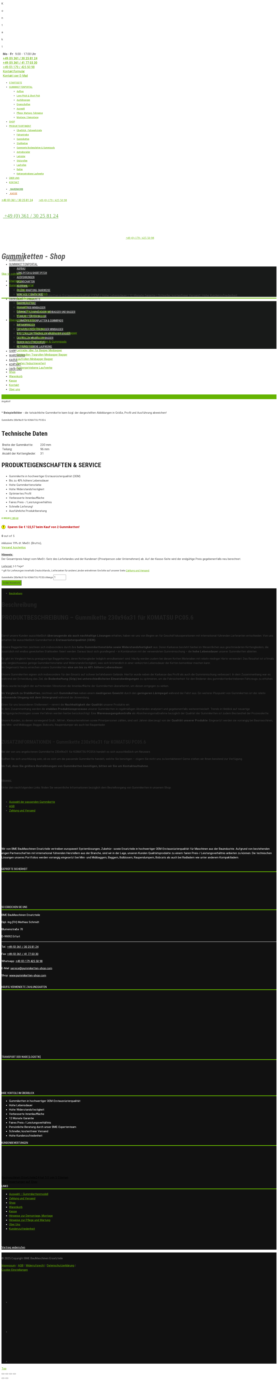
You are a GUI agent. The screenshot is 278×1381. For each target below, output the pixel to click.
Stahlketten (22, 143)
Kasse (13, 360)
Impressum (9, 1265)
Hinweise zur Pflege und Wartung (29, 1220)
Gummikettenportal (23, 264)
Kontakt (15, 364)
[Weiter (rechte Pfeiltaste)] (6, 1378)
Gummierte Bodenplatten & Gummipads (36, 147)
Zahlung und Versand (137, 570)
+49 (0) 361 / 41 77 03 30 (20, 62)
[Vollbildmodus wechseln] (10, 1373)
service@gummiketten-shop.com (31, 968)
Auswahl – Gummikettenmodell (28, 1194)
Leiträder (21, 156)
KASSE (13, 193)
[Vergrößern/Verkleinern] (14, 1373)
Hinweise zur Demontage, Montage (31, 1215)
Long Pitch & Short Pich (28, 95)
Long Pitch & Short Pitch (32, 272)
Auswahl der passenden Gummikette (32, 802)
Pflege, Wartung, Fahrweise (30, 113)
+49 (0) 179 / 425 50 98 (19, 67)
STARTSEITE (15, 82)
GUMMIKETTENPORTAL (21, 87)
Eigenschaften (23, 104)
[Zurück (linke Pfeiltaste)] (3, 1378)
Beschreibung (15, 593)
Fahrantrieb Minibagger (31, 307)
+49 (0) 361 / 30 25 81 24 (20, 58)
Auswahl (21, 108)
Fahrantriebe (23, 134)
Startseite (16, 260)
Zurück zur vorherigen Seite (16, 396)
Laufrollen (21, 165)
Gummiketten (23, 139)
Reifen (20, 169)
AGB (12, 806)
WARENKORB (16, 189)
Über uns (15, 369)
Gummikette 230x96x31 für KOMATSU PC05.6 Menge (27, 577)
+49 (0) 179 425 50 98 (29, 961)
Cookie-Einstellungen (15, 1270)
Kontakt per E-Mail (15, 75)
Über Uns (14, 1224)
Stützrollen (22, 160)
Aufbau (20, 91)
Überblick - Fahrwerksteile (29, 130)
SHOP (12, 121)
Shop (12, 351)
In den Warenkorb (11, 582)
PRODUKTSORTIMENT (20, 126)
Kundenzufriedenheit (22, 1228)
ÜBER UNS (14, 178)
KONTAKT (14, 182)
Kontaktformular (14, 71)
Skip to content (11, 274)
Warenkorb (16, 1207)
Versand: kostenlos (14, 547)
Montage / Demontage (27, 117)
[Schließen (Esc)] (3, 1373)
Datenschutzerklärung (60, 1265)
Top (4, 1368)
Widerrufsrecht (35, 1265)
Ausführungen (23, 100)
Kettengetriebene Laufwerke (30, 173)
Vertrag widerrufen (13, 1247)
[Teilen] (6, 1373)
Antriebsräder (23, 152)
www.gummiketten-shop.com (27, 975)
